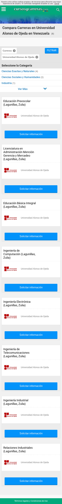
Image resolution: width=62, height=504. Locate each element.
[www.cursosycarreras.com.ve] (31, 9)
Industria (7, 83)
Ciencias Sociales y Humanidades (21, 77)
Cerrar (56, 4)
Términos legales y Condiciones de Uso (31, 501)
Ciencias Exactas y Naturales (18, 71)
